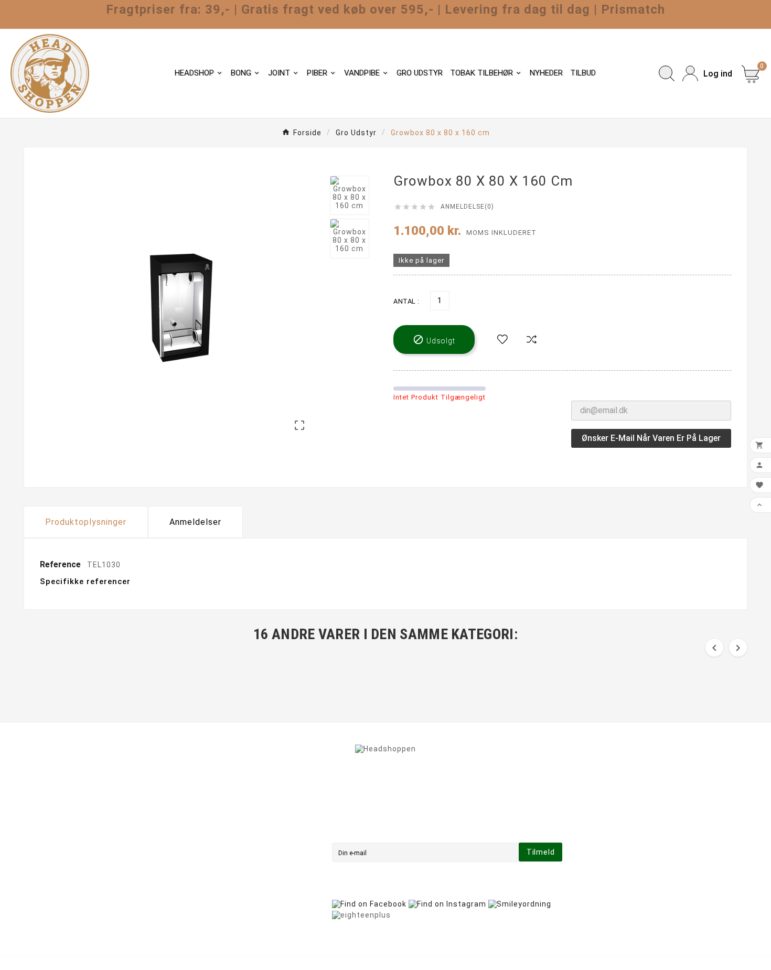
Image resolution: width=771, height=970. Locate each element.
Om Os (221, 858)
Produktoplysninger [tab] (85, 522)
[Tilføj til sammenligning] (531, 339)
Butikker (225, 916)
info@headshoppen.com (83, 886)
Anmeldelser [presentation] (195, 522)
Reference (61, 564)
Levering (225, 828)
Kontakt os (230, 887)
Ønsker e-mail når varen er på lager (651, 438)
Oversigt (225, 902)
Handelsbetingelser (246, 843)
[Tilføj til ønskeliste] (502, 339)
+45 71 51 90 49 (67, 902)
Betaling (225, 872)
